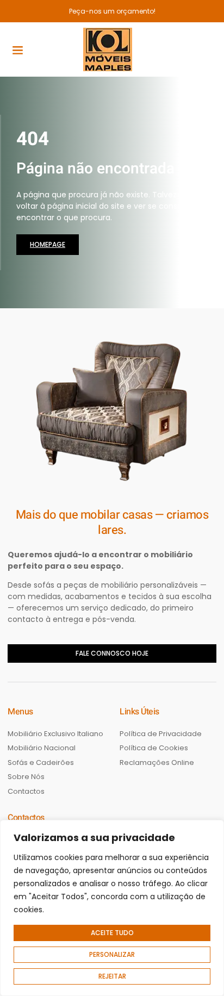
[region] (112, 908)
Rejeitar (112, 976)
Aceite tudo (112, 932)
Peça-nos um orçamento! (112, 11)
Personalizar (112, 954)
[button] (18, 49)
